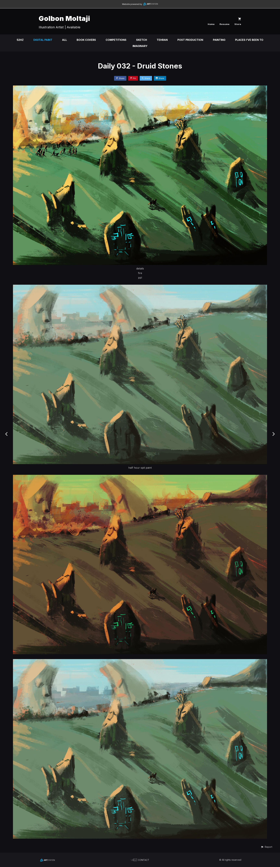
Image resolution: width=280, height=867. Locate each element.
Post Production (190, 39)
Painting (219, 39)
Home (211, 24)
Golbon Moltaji (64, 18)
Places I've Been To (249, 39)
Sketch (141, 39)
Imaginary (140, 46)
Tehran (162, 39)
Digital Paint (42, 39)
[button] (266, 847)
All (64, 39)
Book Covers (86, 39)
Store (237, 24)
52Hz (20, 39)
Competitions (116, 39)
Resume (225, 24)
